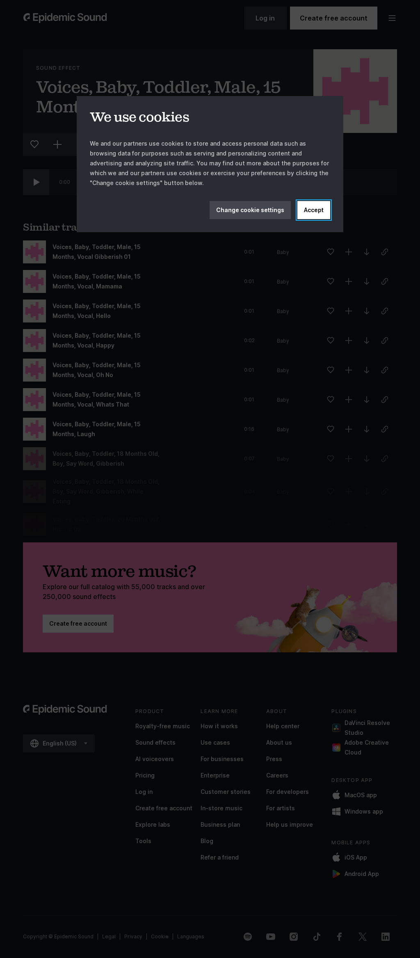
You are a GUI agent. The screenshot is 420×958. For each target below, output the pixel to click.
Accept (314, 209)
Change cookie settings (250, 209)
